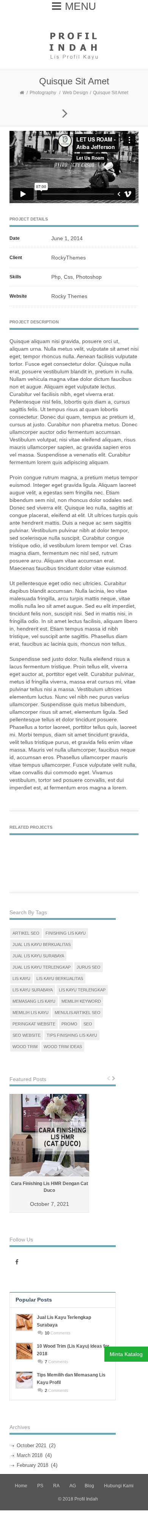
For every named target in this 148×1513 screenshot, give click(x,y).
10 (47, 1333)
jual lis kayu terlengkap (42, 967)
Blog (89, 1485)
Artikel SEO (26, 933)
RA (56, 1485)
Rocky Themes (69, 296)
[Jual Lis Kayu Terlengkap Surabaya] (24, 1322)
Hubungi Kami (119, 1485)
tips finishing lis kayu (72, 1035)
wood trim (25, 1046)
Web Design (75, 92)
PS (40, 1485)
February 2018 (32, 1465)
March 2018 (30, 1455)
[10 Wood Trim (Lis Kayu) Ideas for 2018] (24, 1351)
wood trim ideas (63, 1046)
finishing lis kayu (66, 933)
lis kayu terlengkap (82, 990)
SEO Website (27, 1035)
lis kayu (21, 978)
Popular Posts (34, 1300)
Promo (69, 1024)
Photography (43, 92)
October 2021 (31, 1445)
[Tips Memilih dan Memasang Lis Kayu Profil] (24, 1380)
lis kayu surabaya (33, 990)
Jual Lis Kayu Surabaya (38, 956)
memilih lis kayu (31, 1012)
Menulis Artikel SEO (78, 1012)
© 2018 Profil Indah (78, 1499)
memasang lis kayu (34, 1001)
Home (21, 1485)
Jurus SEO (89, 967)
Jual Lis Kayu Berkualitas (42, 944)
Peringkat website (34, 1024)
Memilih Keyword (81, 1001)
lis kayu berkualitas (59, 978)
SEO (87, 1024)
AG (72, 1485)
